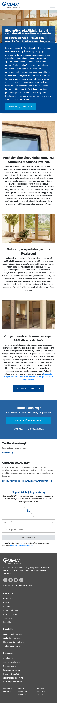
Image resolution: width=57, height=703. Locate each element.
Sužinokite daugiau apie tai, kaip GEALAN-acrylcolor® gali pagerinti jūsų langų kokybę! (28, 377)
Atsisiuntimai (8, 658)
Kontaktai (6, 453)
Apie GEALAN (8, 598)
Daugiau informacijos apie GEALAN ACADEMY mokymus (25, 481)
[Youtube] (16, 580)
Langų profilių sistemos (12, 634)
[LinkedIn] (21, 580)
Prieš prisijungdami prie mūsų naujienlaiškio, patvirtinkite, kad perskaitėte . (26, 544)
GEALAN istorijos (10, 614)
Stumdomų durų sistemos (13, 642)
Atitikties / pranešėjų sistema (41, 691)
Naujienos (7, 606)
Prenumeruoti (29, 537)
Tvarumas (7, 618)
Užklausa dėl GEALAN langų (28, 420)
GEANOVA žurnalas (11, 610)
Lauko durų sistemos (11, 638)
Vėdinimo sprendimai (11, 646)
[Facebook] (5, 580)
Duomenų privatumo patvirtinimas (23, 691)
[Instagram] (10, 580)
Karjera (6, 602)
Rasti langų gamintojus (20, 106)
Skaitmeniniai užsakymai (13, 678)
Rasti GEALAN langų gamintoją (29, 429)
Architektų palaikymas (12, 662)
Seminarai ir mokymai (12, 670)
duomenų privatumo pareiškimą (21, 546)
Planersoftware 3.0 (11, 674)
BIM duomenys (9, 666)
